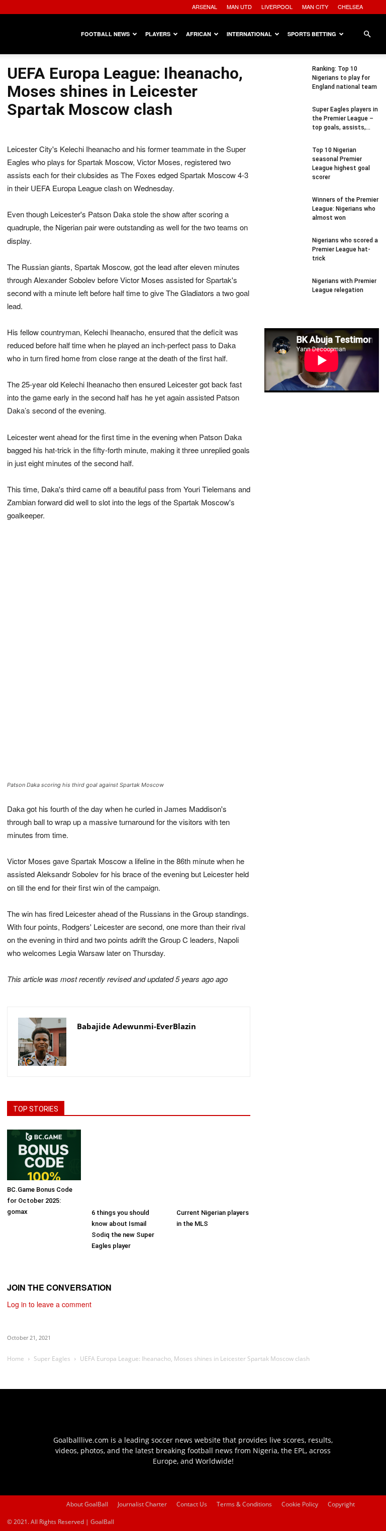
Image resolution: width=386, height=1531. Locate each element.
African (198, 34)
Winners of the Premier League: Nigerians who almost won (345, 208)
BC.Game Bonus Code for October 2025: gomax (39, 1200)
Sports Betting (311, 34)
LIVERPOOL (277, 7)
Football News (105, 34)
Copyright (341, 1504)
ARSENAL (204, 7)
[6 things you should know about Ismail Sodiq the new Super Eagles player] (128, 1166)
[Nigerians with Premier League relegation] (284, 296)
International (249, 34)
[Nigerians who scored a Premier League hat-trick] (284, 256)
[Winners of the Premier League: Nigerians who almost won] (284, 215)
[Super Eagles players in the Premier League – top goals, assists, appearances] (284, 125)
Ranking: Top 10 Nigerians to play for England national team (344, 77)
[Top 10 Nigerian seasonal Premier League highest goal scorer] (284, 166)
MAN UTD (239, 7)
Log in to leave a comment (49, 1304)
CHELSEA (350, 7)
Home (15, 1358)
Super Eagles (52, 1358)
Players (157, 34)
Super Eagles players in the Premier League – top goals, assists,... (345, 118)
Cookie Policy (299, 1504)
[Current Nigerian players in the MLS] (213, 1166)
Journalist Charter (142, 1504)
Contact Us (191, 1504)
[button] (367, 34)
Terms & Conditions (244, 1504)
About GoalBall (87, 1504)
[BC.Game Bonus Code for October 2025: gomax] (44, 1155)
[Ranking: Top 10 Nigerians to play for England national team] (284, 84)
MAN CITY (315, 7)
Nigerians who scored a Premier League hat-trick (345, 249)
